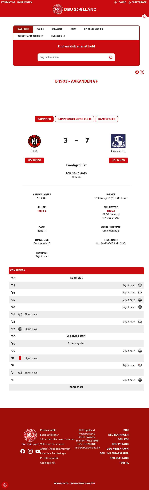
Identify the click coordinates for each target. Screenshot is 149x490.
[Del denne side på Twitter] (142, 72)
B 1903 (35, 151)
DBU (126, 430)
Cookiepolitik (47, 463)
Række (111, 195)
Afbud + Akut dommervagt (55, 449)
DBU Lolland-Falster (114, 453)
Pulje (42, 207)
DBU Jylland (120, 444)
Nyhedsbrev (24, 3)
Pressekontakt (48, 430)
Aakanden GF (118, 151)
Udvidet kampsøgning (28, 36)
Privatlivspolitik (49, 458)
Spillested (111, 207)
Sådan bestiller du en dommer (57, 439)
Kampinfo (44, 119)
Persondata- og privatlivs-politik (74, 484)
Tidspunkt (111, 240)
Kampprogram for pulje (75, 119)
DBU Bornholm (118, 435)
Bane (41, 227)
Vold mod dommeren (52, 444)
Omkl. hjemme (111, 227)
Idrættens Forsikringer (53, 453)
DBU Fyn (123, 439)
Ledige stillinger (49, 435)
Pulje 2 (42, 211)
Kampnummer (42, 195)
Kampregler (106, 119)
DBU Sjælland (119, 458)
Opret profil (139, 3)
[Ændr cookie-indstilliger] (4, 485)
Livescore (56, 36)
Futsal (124, 463)
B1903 (111, 211)
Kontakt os (8, 3)
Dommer (42, 253)
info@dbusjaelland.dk (87, 448)
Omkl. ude (42, 240)
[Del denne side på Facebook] (137, 72)
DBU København (118, 449)
